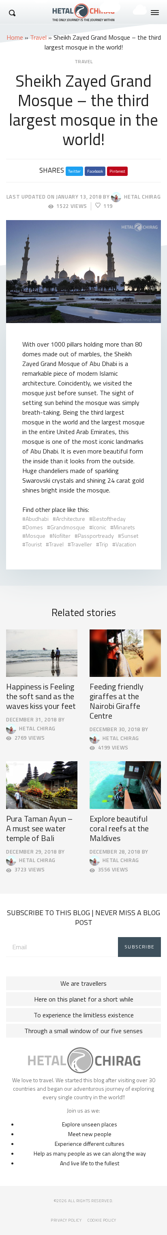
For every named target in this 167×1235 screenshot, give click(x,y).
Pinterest (117, 171)
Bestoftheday (109, 518)
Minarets (124, 527)
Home (14, 37)
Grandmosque (67, 527)
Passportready (96, 535)
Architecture (70, 518)
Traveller (81, 544)
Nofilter (62, 535)
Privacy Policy (66, 1220)
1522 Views (71, 206)
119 (108, 206)
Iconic (99, 527)
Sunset (129, 535)
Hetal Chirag (141, 197)
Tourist (34, 544)
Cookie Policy (102, 1220)
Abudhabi (37, 518)
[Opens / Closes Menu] (155, 12)
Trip (103, 544)
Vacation (126, 544)
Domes (34, 527)
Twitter (74, 171)
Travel (38, 37)
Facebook (95, 171)
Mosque (35, 535)
